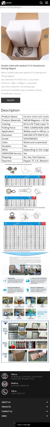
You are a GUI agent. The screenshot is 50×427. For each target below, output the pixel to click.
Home (2, 7)
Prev (4, 36)
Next (46, 36)
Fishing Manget (14, 7)
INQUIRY (10, 100)
